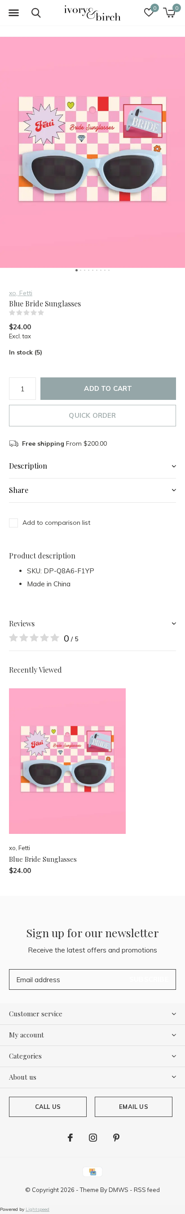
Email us (133, 1106)
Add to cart (108, 388)
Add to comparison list (56, 522)
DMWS (118, 1189)
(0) (49, 312)
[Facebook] (70, 1138)
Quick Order (92, 415)
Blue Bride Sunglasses (43, 859)
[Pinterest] (116, 1138)
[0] (169, 13)
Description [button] (28, 465)
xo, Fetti (20, 293)
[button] (13, 13)
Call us (48, 1106)
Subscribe (149, 979)
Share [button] (18, 490)
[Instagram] (93, 1138)
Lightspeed (37, 1209)
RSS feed (147, 1189)
